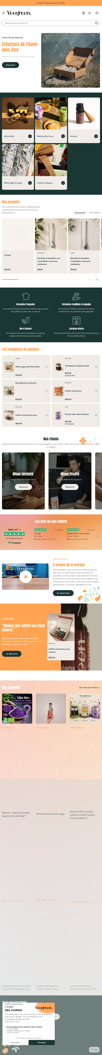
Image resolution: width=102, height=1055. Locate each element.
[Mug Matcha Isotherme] (9, 391)
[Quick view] (30, 224)
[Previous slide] (90, 280)
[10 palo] (18, 234)
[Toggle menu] (3, 13)
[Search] (96, 23)
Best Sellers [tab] (94, 212)
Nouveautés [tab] (80, 212)
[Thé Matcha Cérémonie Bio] (58, 367)
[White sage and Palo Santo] (9, 367)
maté (73, 253)
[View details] (47, 367)
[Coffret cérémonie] (58, 391)
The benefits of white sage (50, 813)
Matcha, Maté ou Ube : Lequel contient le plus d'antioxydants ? (82, 815)
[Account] (89, 13)
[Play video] (25, 576)
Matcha (68, 359)
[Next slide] (97, 280)
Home (17, 359)
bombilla (41, 253)
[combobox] (51, 23)
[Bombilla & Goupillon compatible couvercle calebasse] (84, 234)
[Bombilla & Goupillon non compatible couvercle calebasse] (51, 234)
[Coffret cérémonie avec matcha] (9, 415)
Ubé (66, 407)
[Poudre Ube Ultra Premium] (58, 415)
